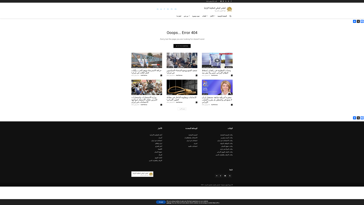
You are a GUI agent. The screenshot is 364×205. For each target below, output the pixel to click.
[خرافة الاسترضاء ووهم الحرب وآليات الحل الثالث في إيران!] (146, 60)
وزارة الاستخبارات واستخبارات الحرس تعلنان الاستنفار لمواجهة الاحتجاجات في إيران (144, 99)
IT (164, 9)
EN (176, 9)
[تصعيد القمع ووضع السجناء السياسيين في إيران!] (182, 60)
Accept (161, 202)
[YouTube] (225, 176)
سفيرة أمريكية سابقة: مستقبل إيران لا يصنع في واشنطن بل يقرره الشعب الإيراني (217, 99)
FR (171, 9)
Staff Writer (214, 75)
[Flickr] (217, 176)
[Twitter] (230, 176)
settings (169, 203)
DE (168, 9)
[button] (230, 16)
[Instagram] (228, 1)
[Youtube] (221, 1)
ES (157, 9)
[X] (226, 1)
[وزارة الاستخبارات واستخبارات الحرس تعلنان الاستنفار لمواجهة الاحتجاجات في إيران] (146, 87)
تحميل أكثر (182, 109)
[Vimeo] (223, 1)
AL (161, 9)
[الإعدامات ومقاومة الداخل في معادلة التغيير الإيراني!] (182, 87)
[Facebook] (231, 1)
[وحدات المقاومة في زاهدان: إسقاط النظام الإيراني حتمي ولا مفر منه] (217, 60)
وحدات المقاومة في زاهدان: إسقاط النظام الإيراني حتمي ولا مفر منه (216, 71)
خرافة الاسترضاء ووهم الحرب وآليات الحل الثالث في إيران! (146, 71)
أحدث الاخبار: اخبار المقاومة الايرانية (209, 67)
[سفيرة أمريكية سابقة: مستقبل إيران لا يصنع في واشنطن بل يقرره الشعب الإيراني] (217, 87)
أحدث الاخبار (169, 67)
